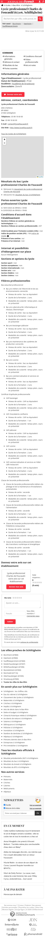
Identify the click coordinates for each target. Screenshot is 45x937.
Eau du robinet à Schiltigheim (15, 694)
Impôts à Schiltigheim (12, 706)
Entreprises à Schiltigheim (14, 742)
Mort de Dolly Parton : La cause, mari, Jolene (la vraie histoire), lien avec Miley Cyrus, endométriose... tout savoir (20, 876)
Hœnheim (28, 23)
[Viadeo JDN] (33, 929)
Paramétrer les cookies (26, 907)
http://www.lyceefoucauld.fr (21, 127)
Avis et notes (30, 65)
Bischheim (16, 23)
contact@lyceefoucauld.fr (18, 124)
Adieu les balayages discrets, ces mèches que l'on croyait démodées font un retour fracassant (22, 855)
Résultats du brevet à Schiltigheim (17, 764)
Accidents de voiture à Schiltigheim (18, 718)
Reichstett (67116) (11, 673)
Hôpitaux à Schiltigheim (13, 736)
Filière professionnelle (31, 60)
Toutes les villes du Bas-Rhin (15, 682)
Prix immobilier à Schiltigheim (16, 745)
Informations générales (9, 57)
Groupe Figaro (20, 909)
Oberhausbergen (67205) (14, 676)
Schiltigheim (27, 5)
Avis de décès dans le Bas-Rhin (16, 709)
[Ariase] (12, 934)
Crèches (7, 782)
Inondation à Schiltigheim (14, 730)
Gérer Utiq (39, 907)
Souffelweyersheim (10, 26)
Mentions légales (8, 909)
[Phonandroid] (33, 934)
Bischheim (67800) (11, 655)
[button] (4, 139)
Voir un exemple (35, 805)
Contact (21, 905)
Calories (7, 785)
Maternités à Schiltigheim (14, 700)
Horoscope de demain (13, 894)
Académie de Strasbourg (23, 83)
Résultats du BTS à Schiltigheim (16, 767)
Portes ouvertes (10, 68)
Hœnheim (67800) (11, 658)
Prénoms (7, 776)
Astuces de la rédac (12, 808)
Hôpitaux (7, 792)
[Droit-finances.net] (33, 924)
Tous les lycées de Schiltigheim (13, 134)
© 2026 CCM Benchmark (34, 909)
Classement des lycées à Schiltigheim (19, 697)
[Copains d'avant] (12, 929)
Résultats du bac (11, 65)
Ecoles (8, 5)
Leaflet (40, 177)
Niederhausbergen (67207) (14, 664)
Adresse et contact (11, 62)
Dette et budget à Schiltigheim (16, 712)
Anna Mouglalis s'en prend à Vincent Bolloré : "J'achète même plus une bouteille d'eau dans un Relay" (21, 844)
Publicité (28, 905)
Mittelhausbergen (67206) (14, 667)
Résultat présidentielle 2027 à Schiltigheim (21, 758)
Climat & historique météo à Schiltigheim (20, 715)
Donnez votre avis (14, 94)
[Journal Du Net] (33, 919)
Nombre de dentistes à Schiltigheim (18, 733)
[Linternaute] (12, 925)
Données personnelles (9, 907)
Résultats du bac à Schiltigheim (16, 761)
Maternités (8, 779)
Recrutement (36, 905)
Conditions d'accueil (33, 56)
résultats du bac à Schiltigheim (27, 195)
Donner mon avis (16, 587)
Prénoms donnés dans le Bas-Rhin (17, 739)
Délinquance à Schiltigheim (15, 724)
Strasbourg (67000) (11, 679)
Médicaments (9, 788)
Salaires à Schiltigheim (13, 721)
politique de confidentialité (29, 642)
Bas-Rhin (16, 5)
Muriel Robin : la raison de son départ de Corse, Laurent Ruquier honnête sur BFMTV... (21, 865)
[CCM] (12, 920)
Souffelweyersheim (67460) (14, 661)
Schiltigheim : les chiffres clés (15, 691)
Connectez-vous (33, 616)
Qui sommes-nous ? (10, 905)
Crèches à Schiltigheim (13, 703)
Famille (8, 805)
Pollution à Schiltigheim (13, 727)
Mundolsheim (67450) (12, 670)
